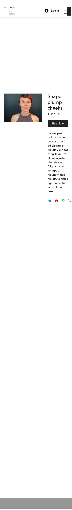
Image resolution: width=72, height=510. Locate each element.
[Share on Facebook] (50, 201)
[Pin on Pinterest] (56, 201)
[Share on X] (70, 201)
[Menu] (66, 11)
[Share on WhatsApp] (63, 201)
